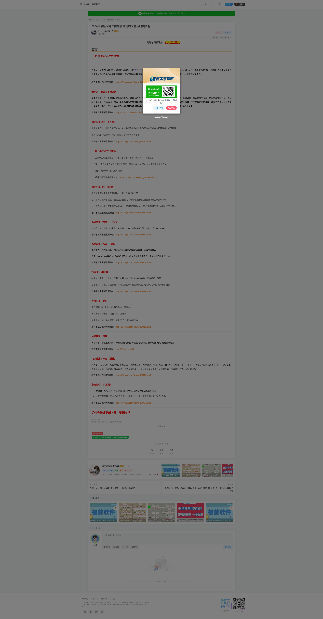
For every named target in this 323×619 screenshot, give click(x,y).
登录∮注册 (159, 108)
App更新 (171, 108)
